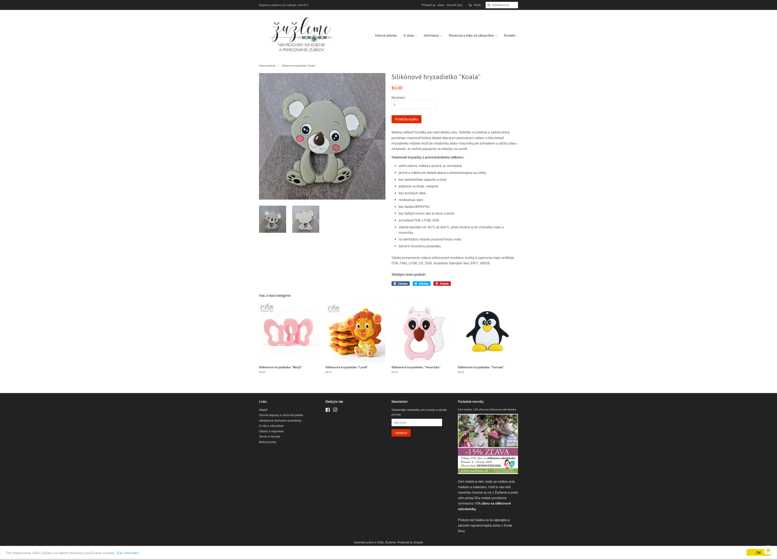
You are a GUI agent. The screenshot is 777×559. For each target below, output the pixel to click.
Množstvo (398, 97)
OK (758, 552)
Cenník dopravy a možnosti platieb (281, 415)
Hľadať (263, 410)
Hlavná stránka (386, 35)
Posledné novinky (471, 401)
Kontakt (510, 35)
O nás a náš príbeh (271, 426)
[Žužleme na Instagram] (335, 410)
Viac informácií (128, 552)
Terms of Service (269, 436)
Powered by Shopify (410, 542)
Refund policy (267, 442)
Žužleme (390, 542)
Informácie (432, 35)
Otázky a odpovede (271, 431)
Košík (477, 5)
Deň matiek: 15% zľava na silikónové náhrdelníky (487, 409)
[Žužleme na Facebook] (327, 410)
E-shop (409, 35)
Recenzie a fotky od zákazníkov (472, 35)
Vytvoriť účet (454, 5)
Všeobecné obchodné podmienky (280, 420)
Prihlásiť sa (428, 5)
